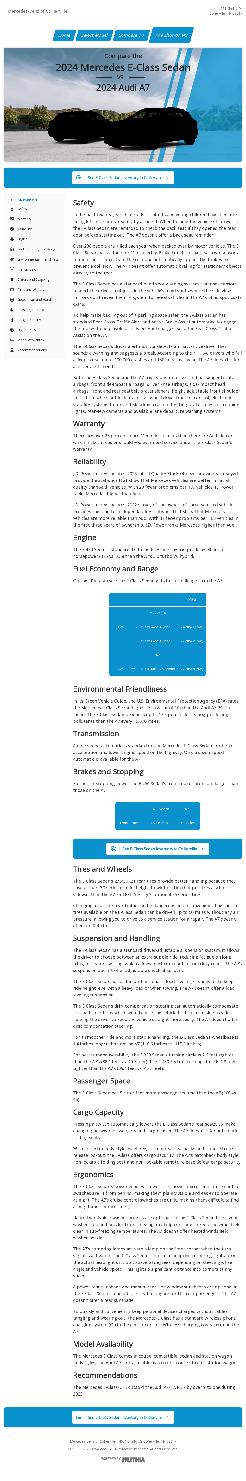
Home (64, 35)
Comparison (26, 200)
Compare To (131, 35)
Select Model (95, 35)
